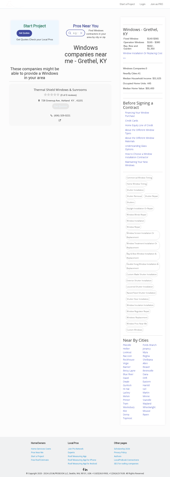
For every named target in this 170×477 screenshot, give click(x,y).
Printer (126, 399)
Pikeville (127, 345)
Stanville (147, 399)
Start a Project (127, 4)
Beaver (146, 366)
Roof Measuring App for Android (82, 464)
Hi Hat (126, 388)
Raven (146, 414)
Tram (125, 403)
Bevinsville (148, 370)
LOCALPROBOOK (25, 4)
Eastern (147, 381)
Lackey (126, 392)
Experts (71, 452)
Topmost (127, 418)
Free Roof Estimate (40, 460)
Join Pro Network (75, 449)
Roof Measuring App (77, 456)
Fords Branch (150, 345)
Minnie (146, 396)
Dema (126, 414)
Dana (145, 374)
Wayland (147, 403)
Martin (146, 392)
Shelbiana (148, 359)
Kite (125, 410)
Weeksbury (128, 407)
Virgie (126, 363)
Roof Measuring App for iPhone (82, 460)
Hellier (126, 348)
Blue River (128, 374)
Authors (117, 456)
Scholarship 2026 (122, 449)
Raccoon (127, 356)
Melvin (126, 396)
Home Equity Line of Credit (139, 125)
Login (142, 4)
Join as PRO (156, 4)
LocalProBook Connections (126, 460)
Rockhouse (128, 359)
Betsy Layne (129, 370)
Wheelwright (149, 407)
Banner (126, 366)
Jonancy (147, 348)
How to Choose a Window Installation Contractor (138, 155)
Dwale (126, 381)
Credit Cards (131, 120)
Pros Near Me (37, 452)
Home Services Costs (41, 449)
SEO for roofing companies (126, 464)
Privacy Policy (120, 452)
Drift (145, 377)
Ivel (144, 388)
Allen (145, 363)
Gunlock (127, 385)
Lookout (127, 352)
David (126, 377)
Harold (146, 385)
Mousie (146, 410)
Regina (146, 356)
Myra (145, 352)
